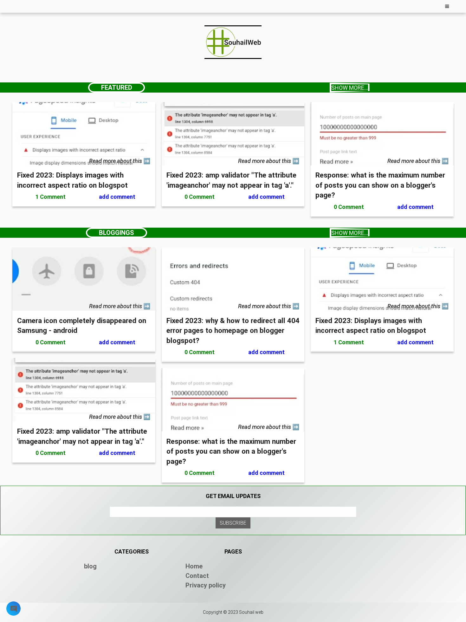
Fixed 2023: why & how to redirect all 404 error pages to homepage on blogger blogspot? (233, 330)
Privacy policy (205, 585)
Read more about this (116, 161)
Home (194, 566)
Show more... (349, 87)
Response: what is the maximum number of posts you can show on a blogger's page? (380, 185)
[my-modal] (13, 610)
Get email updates (233, 496)
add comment (117, 196)
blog (90, 566)
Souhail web (251, 612)
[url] (83, 163)
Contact (197, 576)
